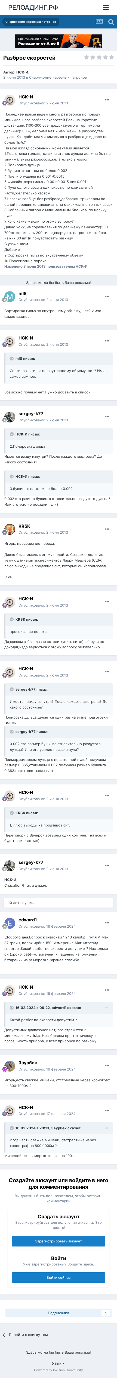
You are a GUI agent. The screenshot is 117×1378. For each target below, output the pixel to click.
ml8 (23, 293)
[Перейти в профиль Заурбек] (9, 1066)
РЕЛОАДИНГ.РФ (33, 7)
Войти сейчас (58, 1277)
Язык (57, 1363)
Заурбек (28, 1062)
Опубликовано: (43, 103)
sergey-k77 (31, 413)
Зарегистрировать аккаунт (58, 1241)
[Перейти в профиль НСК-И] (9, 100)
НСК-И (22, 72)
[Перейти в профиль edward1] (9, 923)
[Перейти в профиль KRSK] (9, 529)
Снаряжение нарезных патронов (58, 77)
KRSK (24, 526)
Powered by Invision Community (58, 1370)
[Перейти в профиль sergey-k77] (9, 417)
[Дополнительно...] (107, 100)
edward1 (28, 919)
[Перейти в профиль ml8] (9, 296)
